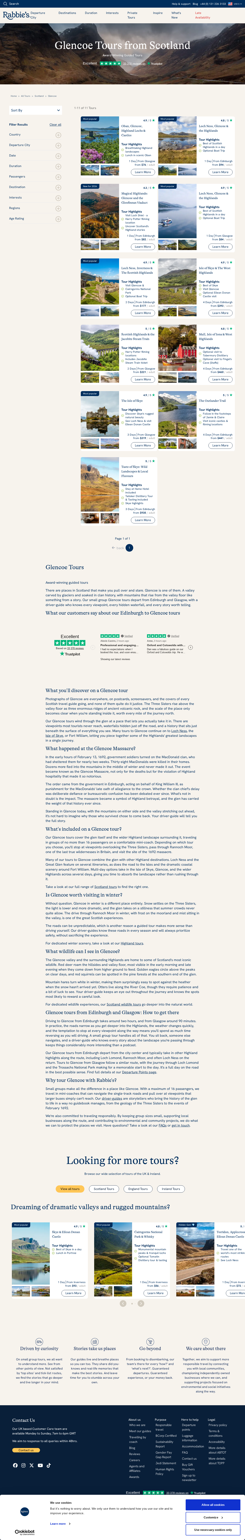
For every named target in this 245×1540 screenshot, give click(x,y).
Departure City (38, 15)
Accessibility (217, 1442)
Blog (195, 4)
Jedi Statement (166, 1463)
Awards (134, 1477)
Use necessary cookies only (213, 1529)
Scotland (39, 96)
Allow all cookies (213, 1504)
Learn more (58, 1523)
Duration (91, 13)
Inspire (158, 13)
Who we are (137, 1425)
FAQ (185, 1452)
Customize (211, 1517)
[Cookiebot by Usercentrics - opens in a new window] (25, 1532)
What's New (176, 15)
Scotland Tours (104, 1189)
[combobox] (25, 4)
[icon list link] (15, 1465)
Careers (134, 1460)
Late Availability (202, 15)
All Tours (25, 96)
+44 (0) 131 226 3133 (213, 4)
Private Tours (132, 15)
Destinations (67, 13)
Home (14, 96)
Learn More (143, 172)
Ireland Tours (171, 1189)
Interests (112, 13)
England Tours (138, 1189)
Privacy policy (218, 1425)
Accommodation (193, 1446)
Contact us (26, 1450)
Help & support (181, 4)
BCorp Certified (166, 1436)
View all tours (70, 1189)
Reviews (134, 1454)
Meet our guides (140, 1431)
